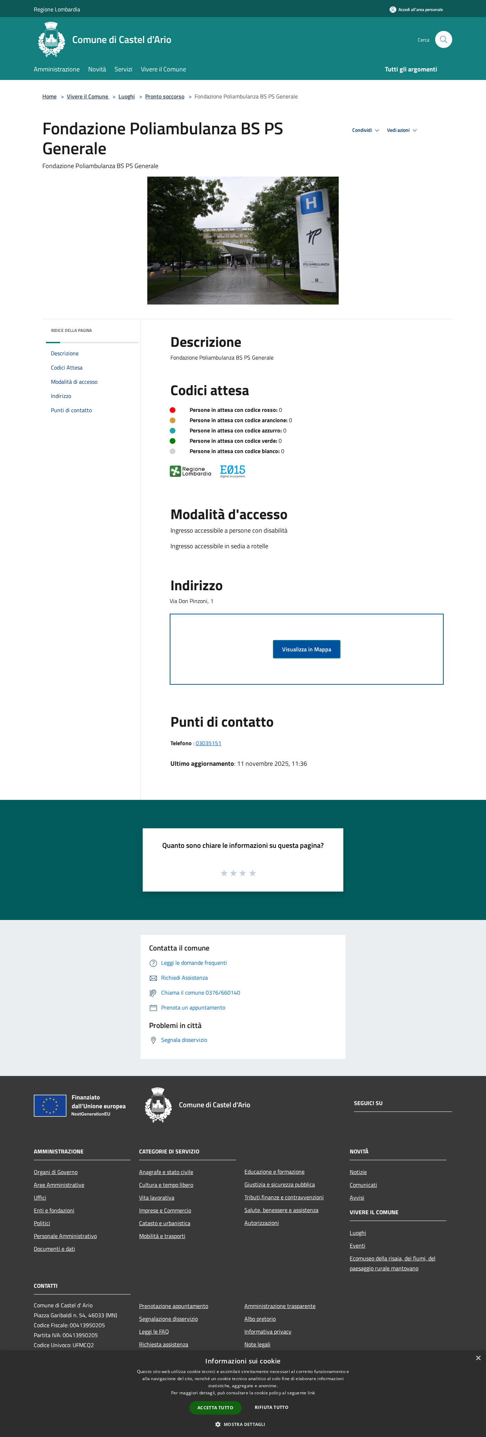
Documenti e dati (54, 1248)
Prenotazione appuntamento (173, 1306)
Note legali (257, 1344)
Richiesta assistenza (163, 1344)
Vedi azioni (399, 130)
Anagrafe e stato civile (166, 1172)
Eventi (357, 1245)
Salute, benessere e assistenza (281, 1210)
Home (49, 96)
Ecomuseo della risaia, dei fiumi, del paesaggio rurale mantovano (392, 1263)
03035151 (208, 743)
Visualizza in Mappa (306, 649)
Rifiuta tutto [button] (272, 1407)
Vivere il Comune (88, 96)
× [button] (478, 1358)
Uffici (40, 1197)
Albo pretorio (260, 1318)
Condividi (362, 130)
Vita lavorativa (156, 1197)
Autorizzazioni (261, 1222)
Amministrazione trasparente (280, 1306)
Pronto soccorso (164, 96)
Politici (42, 1223)
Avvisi (357, 1197)
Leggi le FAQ (154, 1331)
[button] (243, 1424)
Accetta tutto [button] (215, 1408)
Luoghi (126, 96)
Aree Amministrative (59, 1184)
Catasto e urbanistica (164, 1223)
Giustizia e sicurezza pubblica (279, 1184)
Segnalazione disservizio (168, 1318)
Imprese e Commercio (165, 1210)
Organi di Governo (56, 1172)
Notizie (358, 1172)
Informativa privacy (267, 1331)
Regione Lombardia (57, 9)
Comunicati (363, 1184)
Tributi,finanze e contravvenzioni (284, 1197)
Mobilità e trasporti (162, 1236)
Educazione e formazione (274, 1171)
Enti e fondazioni (54, 1210)
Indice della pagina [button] (71, 330)
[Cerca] (443, 39)
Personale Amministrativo (65, 1236)
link (311, 1393)
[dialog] (243, 1394)
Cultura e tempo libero (166, 1184)
